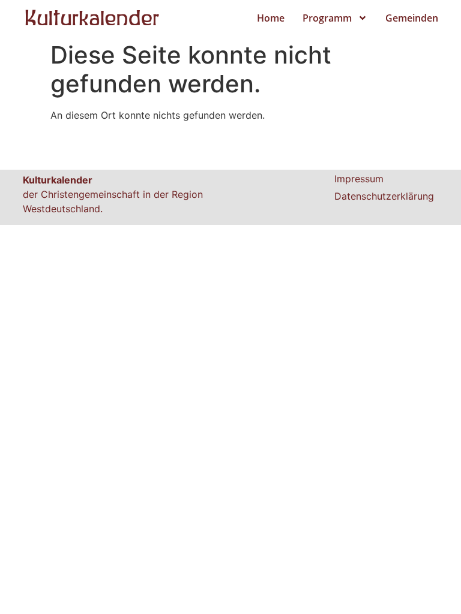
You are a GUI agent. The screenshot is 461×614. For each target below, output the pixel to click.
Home (271, 18)
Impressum (359, 179)
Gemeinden (411, 18)
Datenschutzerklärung (384, 196)
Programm (327, 18)
